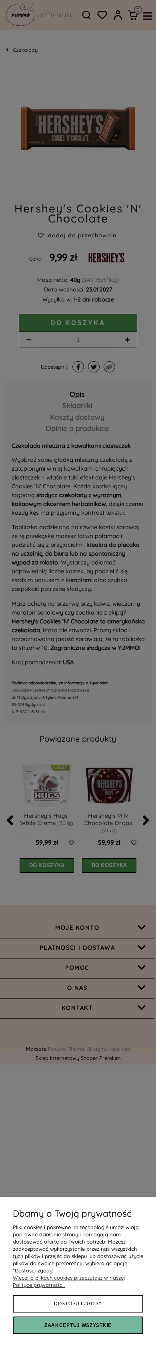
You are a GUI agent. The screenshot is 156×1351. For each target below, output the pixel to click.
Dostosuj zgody (78, 1304)
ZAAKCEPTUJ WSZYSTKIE (78, 1325)
